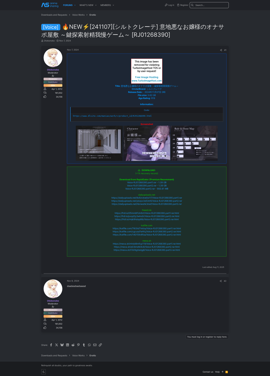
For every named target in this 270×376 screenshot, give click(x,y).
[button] (75, 5)
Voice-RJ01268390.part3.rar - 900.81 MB (146, 188)
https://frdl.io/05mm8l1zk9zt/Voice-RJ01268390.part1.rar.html (147, 213)
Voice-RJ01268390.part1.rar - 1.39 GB (146, 182)
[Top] (223, 371)
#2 (225, 281)
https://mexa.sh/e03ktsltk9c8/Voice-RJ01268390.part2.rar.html (147, 246)
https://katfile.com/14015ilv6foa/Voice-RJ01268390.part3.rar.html (147, 234)
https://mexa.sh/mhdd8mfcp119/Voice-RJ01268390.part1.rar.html (147, 243)
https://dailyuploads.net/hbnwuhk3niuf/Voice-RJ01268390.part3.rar (147, 204)
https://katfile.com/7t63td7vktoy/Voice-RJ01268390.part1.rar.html (147, 228)
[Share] (221, 50)
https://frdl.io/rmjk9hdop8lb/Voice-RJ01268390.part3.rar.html (147, 219)
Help (217, 372)
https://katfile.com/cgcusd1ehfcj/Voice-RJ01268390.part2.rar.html (147, 231)
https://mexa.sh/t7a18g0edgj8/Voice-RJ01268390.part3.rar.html (147, 250)
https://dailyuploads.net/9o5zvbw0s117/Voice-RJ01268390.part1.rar (146, 197)
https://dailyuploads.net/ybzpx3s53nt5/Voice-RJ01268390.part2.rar (146, 200)
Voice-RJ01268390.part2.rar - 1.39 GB (147, 185)
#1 (225, 50)
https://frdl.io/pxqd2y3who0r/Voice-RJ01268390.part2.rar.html (146, 216)
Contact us (208, 372)
